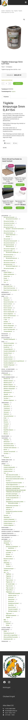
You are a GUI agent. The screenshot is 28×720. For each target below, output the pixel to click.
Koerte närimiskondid (9, 329)
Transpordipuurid (8, 349)
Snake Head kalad (10, 234)
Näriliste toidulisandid (9, 386)
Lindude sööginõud (8, 525)
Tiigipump (8, 576)
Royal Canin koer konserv (10, 290)
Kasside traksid (8, 345)
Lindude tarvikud (8, 469)
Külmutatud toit (10, 246)
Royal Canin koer (8, 286)
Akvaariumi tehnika (9, 221)
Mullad (5, 560)
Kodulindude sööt (8, 639)
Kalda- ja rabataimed (8, 369)
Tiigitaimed (9, 592)
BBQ (5, 619)
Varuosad (6, 412)
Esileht (3, 10)
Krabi (5, 418)
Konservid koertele (8, 302)
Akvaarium (4, 215)
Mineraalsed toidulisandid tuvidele (15, 478)
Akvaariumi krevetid (9, 217)
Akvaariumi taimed (8, 227)
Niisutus (6, 433)
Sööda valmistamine (9, 274)
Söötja (7, 625)
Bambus (8, 544)
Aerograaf (6, 457)
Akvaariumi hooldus (9, 268)
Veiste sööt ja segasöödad (10, 635)
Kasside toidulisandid (9, 351)
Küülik (5, 631)
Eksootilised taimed (9, 445)
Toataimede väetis (8, 443)
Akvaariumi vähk (8, 250)
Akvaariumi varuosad (9, 262)
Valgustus (6, 404)
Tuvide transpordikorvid (12, 497)
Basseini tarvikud (8, 558)
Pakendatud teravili (9, 633)
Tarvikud (6, 280)
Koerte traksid (7, 323)
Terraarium (5, 402)
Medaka (8, 236)
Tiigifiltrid (8, 574)
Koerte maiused (8, 307)
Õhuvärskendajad (7, 371)
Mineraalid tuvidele (13, 503)
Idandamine (11, 548)
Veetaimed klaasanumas (8, 535)
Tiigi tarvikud (5, 537)
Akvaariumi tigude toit (12, 266)
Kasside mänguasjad (9, 365)
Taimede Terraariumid (9, 451)
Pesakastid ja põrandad (12, 505)
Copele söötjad (7, 272)
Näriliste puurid (8, 382)
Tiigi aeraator (9, 586)
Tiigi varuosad (9, 588)
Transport (6, 424)
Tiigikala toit (9, 582)
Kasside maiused (8, 359)
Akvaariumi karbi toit (11, 258)
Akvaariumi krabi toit (9, 243)
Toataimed (4, 438)
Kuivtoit (6, 432)
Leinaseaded (7, 374)
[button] (24, 19)
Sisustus (6, 422)
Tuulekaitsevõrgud (8, 568)
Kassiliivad (6, 347)
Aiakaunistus (7, 541)
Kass (2, 341)
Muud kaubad (5, 337)
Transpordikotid (8, 331)
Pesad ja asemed (8, 327)
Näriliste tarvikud (8, 396)
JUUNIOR (8, 499)
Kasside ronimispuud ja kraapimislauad (14, 361)
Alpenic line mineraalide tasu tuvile (15, 486)
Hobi (2, 455)
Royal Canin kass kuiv (9, 288)
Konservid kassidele (9, 343)
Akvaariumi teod (8, 264)
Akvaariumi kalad (8, 233)
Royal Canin (5, 284)
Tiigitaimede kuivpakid (14, 593)
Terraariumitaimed (8, 416)
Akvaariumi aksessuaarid (10, 241)
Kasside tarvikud (8, 357)
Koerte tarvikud (8, 304)
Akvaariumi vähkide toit (12, 252)
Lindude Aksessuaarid (9, 521)
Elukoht (6, 428)
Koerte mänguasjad (9, 325)
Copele (3, 270)
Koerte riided (7, 317)
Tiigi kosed (9, 613)
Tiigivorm (8, 578)
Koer (2, 296)
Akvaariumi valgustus (9, 248)
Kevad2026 (4, 333)
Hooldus (6, 321)
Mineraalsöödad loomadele (11, 637)
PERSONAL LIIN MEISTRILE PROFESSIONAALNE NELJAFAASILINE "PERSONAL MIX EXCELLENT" (16, 490)
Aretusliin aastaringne (11, 493)
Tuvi (5, 282)
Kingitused (4, 461)
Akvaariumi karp (8, 256)
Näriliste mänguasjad (9, 388)
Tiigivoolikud (9, 590)
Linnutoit (6, 515)
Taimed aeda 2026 (6, 459)
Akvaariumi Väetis (8, 260)
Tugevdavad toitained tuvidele (14, 482)
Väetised (6, 570)
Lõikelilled (4, 373)
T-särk (5, 319)
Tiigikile (16, 10)
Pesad (5, 278)
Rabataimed (5, 527)
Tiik (12, 10)
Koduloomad (5, 629)
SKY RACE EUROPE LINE (12, 495)
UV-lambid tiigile (10, 584)
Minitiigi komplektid (11, 615)
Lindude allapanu (8, 523)
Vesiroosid (11, 597)
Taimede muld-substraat (10, 447)
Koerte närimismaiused (10, 315)
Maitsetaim (9, 556)
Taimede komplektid (7, 533)
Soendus (6, 426)
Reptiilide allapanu (8, 430)
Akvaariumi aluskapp (9, 231)
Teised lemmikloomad (8, 377)
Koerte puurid (7, 306)
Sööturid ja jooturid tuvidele (13, 476)
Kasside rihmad (8, 353)
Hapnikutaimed (5, 294)
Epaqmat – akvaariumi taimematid (15, 228)
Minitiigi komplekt (12, 611)
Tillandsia (6, 439)
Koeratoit (6, 298)
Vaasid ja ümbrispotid (9, 339)
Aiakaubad (6, 562)
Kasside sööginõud (8, 363)
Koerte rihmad (7, 309)
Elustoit (6, 420)
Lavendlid (8, 552)
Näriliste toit (7, 378)
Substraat (6, 414)
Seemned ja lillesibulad (12, 546)
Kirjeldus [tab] (6, 96)
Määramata (5, 292)
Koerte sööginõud (8, 313)
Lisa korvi (18, 83)
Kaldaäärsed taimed (13, 603)
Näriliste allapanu (8, 384)
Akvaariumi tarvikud (9, 223)
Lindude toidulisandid (9, 467)
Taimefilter (11, 605)
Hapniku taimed (12, 595)
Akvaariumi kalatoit (9, 244)
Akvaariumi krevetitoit (12, 219)
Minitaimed (6, 441)
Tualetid (6, 367)
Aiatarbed (8, 10)
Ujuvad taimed (12, 607)
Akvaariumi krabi (8, 225)
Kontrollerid (7, 406)
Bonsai (5, 449)
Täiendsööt (6, 517)
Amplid (7, 564)
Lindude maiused (8, 471)
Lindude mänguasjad (9, 519)
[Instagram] (9, 682)
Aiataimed (6, 543)
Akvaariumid (7, 239)
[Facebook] (4, 682)
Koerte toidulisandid (9, 311)
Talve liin (8, 509)
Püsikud (8, 554)
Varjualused (7, 410)
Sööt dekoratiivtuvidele (12, 474)
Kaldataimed (5, 436)
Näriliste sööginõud (9, 400)
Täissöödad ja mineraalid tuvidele (14, 501)
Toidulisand (7, 390)
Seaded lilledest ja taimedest (10, 531)
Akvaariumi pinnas (8, 254)
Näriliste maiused (8, 380)
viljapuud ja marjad (11, 550)
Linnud (3, 463)
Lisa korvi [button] (7, 186)
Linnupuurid (7, 465)
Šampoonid (6, 300)
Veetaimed (11, 601)
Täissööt (6, 394)
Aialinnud (6, 621)
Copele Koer (7, 276)
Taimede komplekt (13, 609)
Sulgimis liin (9, 507)
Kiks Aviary (4, 335)
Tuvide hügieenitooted (12, 484)
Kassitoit (6, 355)
